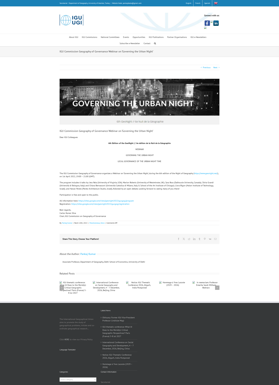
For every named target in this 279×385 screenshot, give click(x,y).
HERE (66, 339)
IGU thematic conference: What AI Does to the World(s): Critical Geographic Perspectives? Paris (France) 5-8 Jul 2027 (117, 332)
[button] (155, 43)
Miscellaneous (94, 223)
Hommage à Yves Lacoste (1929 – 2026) (117, 366)
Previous (207, 67)
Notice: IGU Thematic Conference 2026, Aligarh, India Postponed (117, 356)
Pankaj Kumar (67, 223)
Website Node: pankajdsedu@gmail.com (127, 3)
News (103, 223)
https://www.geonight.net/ (206, 173)
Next (215, 67)
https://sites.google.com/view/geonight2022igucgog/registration (100, 204)
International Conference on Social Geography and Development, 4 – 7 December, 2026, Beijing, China (118, 345)
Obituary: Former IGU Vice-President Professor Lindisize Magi (118, 319)
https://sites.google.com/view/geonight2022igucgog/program (106, 200)
